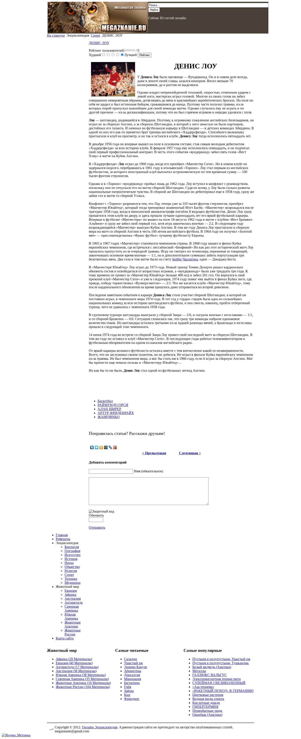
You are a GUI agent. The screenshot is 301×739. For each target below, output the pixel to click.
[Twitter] (96, 447)
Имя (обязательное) (148, 471)
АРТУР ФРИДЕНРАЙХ (116, 413)
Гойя (127, 687)
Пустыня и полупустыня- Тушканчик (220, 663)
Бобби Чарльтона (185, 259)
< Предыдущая (154, 453)
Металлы (199, 671)
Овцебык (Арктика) (207, 714)
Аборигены (132, 671)
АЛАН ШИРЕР (109, 409)
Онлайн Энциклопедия (99, 727)
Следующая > (190, 453)
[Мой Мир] (106, 447)
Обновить (96, 515)
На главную (56, 35)
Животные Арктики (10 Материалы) (83, 683)
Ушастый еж (133, 663)
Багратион (132, 683)
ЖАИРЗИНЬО (109, 417)
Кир (127, 695)
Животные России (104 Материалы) (83, 687)
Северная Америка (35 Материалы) (82, 679)
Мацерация (132, 679)
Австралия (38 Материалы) (76, 671)
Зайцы (129, 691)
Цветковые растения (207, 695)
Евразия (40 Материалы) (74, 663)
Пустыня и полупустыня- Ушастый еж (221, 659)
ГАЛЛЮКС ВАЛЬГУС (209, 675)
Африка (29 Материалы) (74, 659)
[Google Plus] (115, 447)
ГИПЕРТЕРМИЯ (205, 707)
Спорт (95, 35)
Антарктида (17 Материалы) (77, 667)
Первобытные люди (207, 711)
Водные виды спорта (208, 699)
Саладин (130, 659)
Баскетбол (105, 401)
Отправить (97, 527)
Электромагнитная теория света (216, 679)
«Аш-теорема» (203, 687)
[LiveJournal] (110, 447)
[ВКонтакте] (92, 447)
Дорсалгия (132, 675)
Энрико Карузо (135, 667)
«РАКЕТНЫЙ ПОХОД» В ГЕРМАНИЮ (222, 691)
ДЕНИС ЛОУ (99, 43)
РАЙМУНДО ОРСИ (113, 405)
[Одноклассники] (101, 447)
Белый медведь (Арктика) (211, 667)
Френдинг (131, 699)
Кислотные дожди (206, 703)
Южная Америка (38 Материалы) (81, 675)
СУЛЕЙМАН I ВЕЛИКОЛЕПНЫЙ (218, 683)
